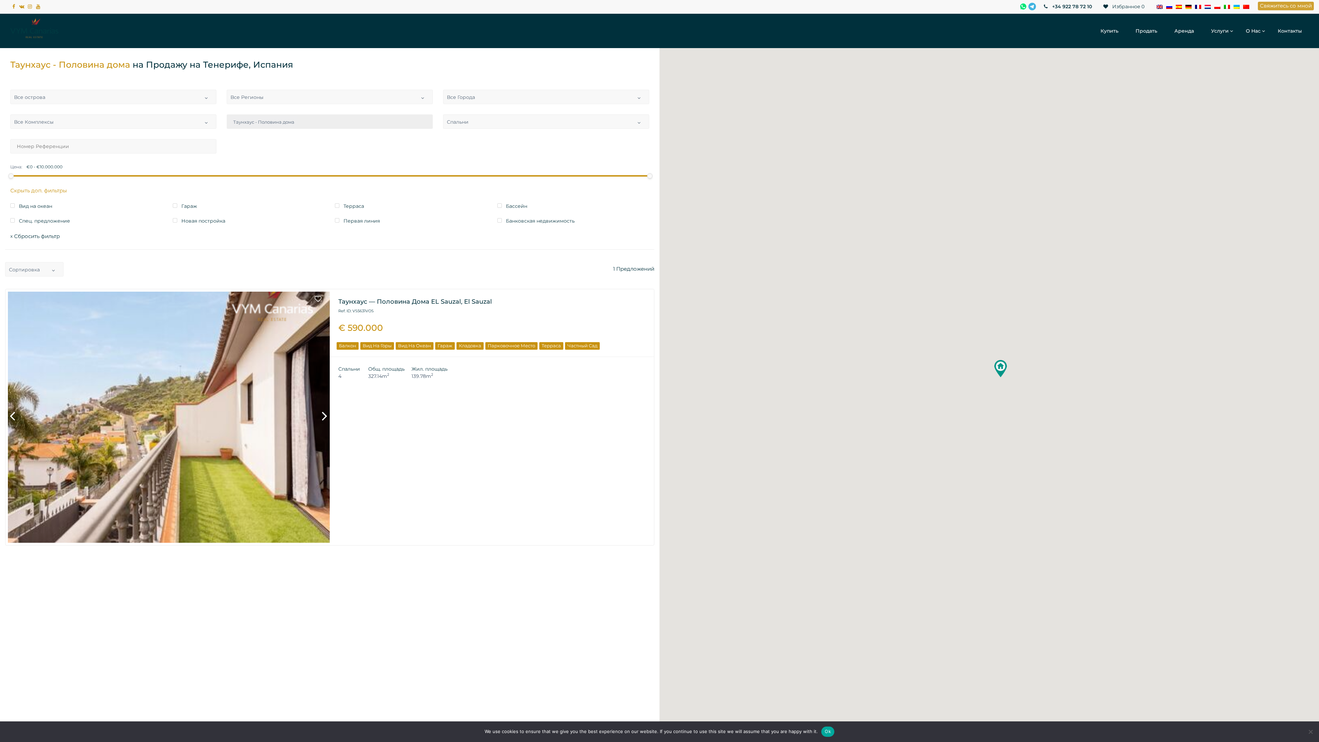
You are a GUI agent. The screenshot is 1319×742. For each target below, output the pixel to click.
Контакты (1290, 31)
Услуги (1220, 31)
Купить (1109, 31)
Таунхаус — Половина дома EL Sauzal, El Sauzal (415, 301)
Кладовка (470, 345)
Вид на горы (377, 345)
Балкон (347, 345)
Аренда (1184, 31)
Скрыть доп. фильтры (38, 190)
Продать (1146, 31)
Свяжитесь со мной (1286, 5)
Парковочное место (511, 345)
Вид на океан (414, 345)
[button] (1000, 368)
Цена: (16, 167)
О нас (1253, 31)
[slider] (11, 176)
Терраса (551, 345)
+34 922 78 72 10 (1071, 6)
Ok (828, 731)
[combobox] (113, 97)
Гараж (445, 345)
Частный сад (582, 345)
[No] (1310, 731)
